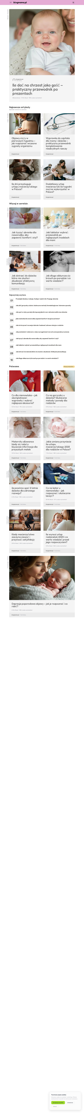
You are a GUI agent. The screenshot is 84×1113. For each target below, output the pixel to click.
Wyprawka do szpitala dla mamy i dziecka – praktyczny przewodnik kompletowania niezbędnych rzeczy (58, 143)
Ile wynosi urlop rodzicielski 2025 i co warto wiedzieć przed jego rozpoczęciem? (57, 538)
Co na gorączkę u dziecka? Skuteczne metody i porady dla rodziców (56, 399)
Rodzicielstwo (8, 261)
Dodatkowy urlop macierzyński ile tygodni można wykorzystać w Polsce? (59, 188)
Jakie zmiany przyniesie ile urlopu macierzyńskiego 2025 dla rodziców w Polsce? (58, 445)
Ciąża (7, 120)
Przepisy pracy (42, 169)
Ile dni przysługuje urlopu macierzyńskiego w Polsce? (24, 187)
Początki (7, 115)
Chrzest (7, 17)
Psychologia (7, 564)
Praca (7, 165)
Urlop (7, 160)
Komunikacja (7, 262)
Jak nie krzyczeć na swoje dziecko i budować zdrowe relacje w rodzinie (39, 325)
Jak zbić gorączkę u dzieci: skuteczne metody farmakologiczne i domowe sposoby (43, 305)
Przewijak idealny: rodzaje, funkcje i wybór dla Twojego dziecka (37, 299)
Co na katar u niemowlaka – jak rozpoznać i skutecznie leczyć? (58, 492)
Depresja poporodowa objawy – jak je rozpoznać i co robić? (40, 605)
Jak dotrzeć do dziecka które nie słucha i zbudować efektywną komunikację (24, 279)
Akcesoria (7, 378)
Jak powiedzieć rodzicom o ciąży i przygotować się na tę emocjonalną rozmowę (42, 332)
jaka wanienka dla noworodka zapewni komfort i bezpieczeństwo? (38, 319)
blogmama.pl (20, 2)
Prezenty (7, 11)
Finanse (7, 427)
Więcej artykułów (68, 366)
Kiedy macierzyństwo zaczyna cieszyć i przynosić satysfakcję (23, 537)
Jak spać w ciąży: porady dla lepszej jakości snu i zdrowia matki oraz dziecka (41, 312)
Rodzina (7, 558)
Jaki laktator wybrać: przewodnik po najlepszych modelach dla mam (57, 236)
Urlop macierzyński (42, 426)
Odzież (7, 209)
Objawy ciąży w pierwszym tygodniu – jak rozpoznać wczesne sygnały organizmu (24, 142)
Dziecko (7, 215)
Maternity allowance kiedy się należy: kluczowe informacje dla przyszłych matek (24, 445)
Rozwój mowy (8, 473)
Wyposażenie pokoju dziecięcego (41, 473)
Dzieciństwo (7, 474)
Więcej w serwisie (18, 203)
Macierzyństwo (7, 520)
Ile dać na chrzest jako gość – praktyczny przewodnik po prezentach (37, 89)
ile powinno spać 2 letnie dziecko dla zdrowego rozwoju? (25, 491)
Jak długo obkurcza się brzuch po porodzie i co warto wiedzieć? (58, 278)
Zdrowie (43, 475)
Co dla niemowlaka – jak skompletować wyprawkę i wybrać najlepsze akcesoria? (24, 399)
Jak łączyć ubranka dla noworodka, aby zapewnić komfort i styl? (25, 235)
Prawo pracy (41, 170)
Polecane (14, 366)
